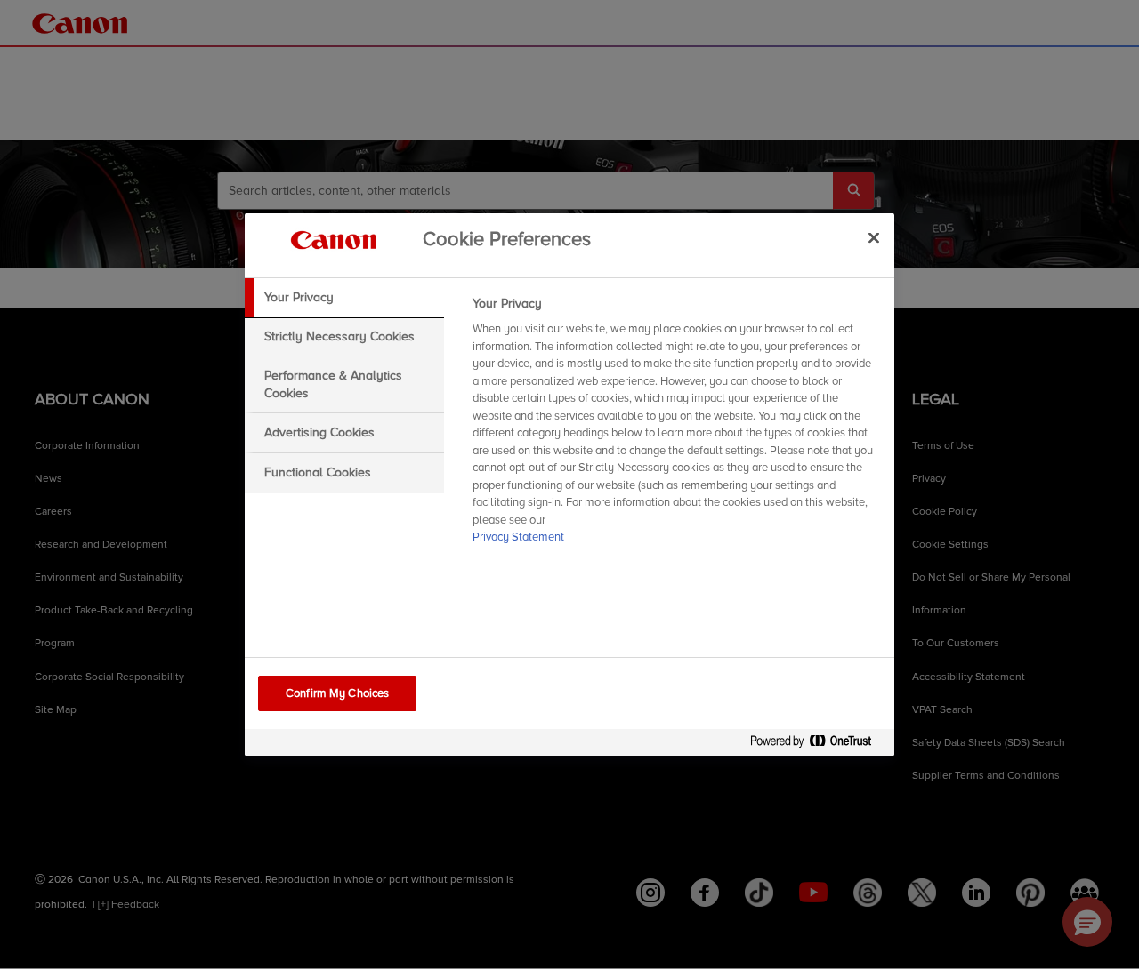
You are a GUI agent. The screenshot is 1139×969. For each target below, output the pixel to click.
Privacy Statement (518, 537)
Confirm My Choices (337, 693)
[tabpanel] (676, 426)
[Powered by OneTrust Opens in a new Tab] (817, 744)
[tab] (344, 297)
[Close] (873, 237)
